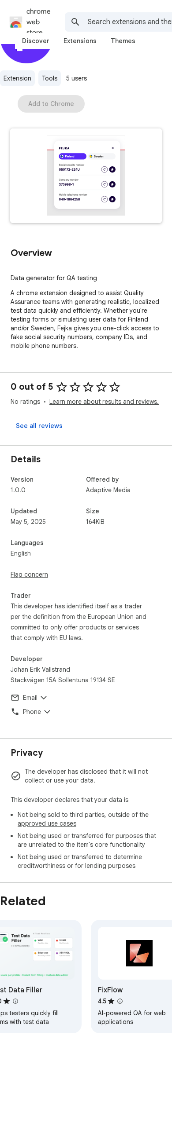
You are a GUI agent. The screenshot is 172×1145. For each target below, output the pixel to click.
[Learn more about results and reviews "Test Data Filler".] (15, 1001)
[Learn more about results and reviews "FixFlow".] (120, 1001)
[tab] (35, 41)
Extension (17, 78)
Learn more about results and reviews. (104, 402)
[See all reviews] (39, 425)
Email (30, 698)
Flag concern (29, 574)
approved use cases (47, 823)
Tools (49, 78)
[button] (86, 176)
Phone (32, 712)
